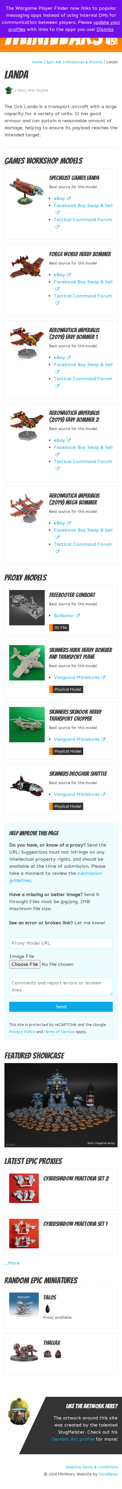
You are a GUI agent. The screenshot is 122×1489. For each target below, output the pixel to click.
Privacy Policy (22, 1031)
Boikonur (64, 615)
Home (37, 62)
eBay (59, 198)
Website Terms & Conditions (92, 1467)
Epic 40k (54, 62)
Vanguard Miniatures (77, 677)
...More (12, 1263)
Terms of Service (59, 1031)
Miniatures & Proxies (83, 62)
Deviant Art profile (73, 1439)
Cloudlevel (108, 1474)
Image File (21, 956)
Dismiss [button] (105, 29)
